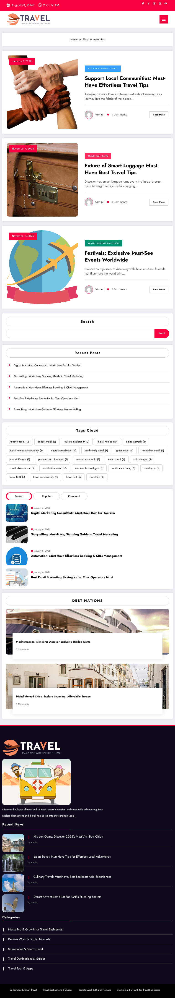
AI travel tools (19, 441)
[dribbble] (154, 3)
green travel (124, 450)
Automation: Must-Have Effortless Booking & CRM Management (51, 387)
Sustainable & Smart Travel (103, 68)
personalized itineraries (53, 459)
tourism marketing (123, 468)
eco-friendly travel (96, 450)
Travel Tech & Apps (98, 156)
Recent (19, 496)
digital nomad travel (63, 450)
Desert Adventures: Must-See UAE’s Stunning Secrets (67, 897)
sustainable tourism (22, 468)
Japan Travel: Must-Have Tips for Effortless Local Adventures (72, 856)
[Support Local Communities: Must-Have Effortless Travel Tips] (42, 92)
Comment (74, 496)
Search (87, 321)
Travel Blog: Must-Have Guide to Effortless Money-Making (47, 409)
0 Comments (119, 114)
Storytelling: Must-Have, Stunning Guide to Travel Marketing (48, 376)
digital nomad (107, 441)
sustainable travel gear (89, 468)
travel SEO (17, 477)
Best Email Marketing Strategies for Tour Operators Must (46, 398)
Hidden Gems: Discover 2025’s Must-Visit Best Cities (68, 836)
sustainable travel (55, 468)
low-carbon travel (153, 450)
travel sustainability (45, 477)
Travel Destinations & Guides (103, 243)
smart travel (116, 459)
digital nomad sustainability (26, 450)
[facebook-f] (143, 3)
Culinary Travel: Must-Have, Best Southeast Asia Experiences (72, 877)
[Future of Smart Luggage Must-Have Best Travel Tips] (42, 179)
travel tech (73, 477)
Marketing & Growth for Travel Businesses (35, 929)
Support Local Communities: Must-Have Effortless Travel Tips (125, 81)
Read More (159, 114)
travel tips (97, 477)
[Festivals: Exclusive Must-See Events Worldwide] (42, 267)
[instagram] (160, 3)
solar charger (143, 459)
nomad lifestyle (20, 459)
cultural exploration (76, 441)
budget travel (47, 441)
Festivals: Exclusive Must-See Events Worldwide (119, 256)
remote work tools (88, 459)
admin (99, 114)
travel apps (151, 468)
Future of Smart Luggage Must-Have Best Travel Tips (121, 169)
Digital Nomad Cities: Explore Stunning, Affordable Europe (53, 697)
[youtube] (166, 3)
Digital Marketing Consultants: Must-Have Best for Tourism (47, 365)
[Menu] (164, 19)
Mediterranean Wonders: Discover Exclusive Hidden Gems (53, 642)
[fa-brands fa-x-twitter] (149, 3)
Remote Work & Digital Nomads (29, 939)
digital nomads (136, 441)
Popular (46, 496)
